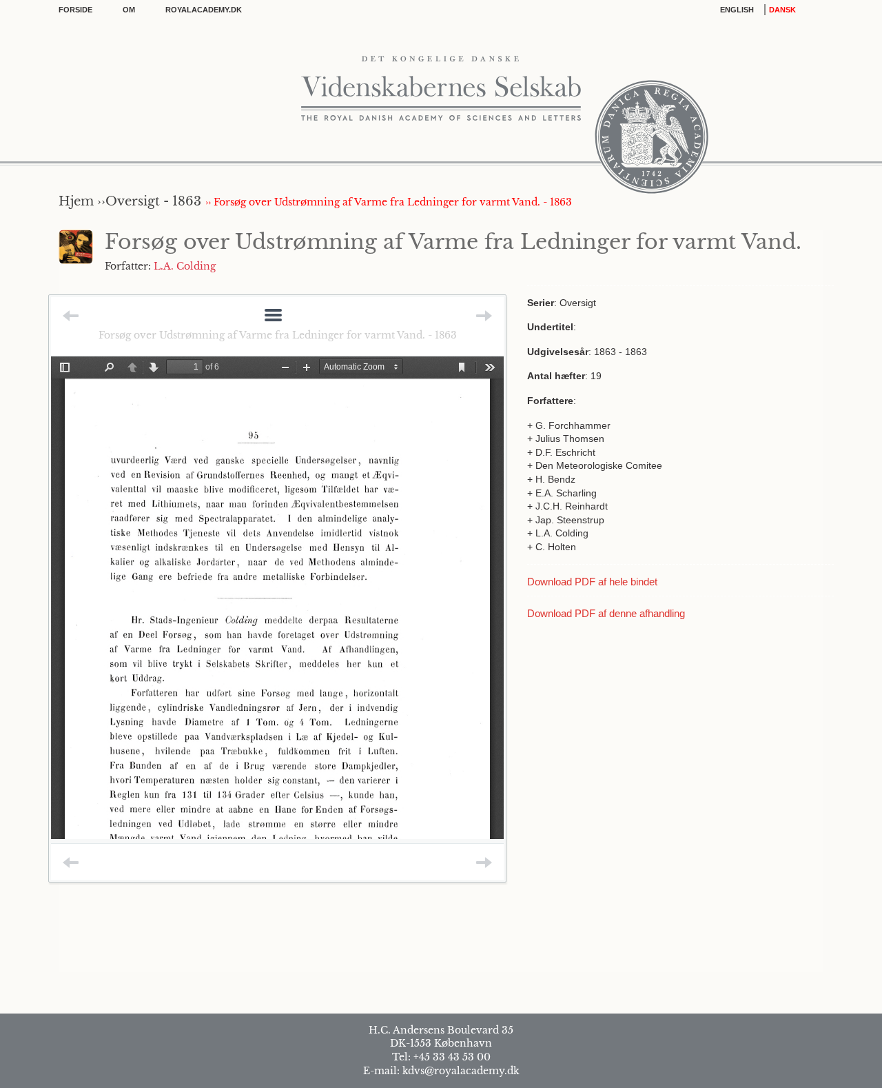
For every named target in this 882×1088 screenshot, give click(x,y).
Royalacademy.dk (203, 10)
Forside (75, 10)
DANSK (782, 10)
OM (129, 10)
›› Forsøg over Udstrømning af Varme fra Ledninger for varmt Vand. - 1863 (388, 202)
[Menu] (273, 316)
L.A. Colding (185, 266)
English (737, 10)
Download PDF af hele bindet (592, 581)
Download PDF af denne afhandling (606, 613)
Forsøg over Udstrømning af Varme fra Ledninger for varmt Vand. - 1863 (278, 335)
